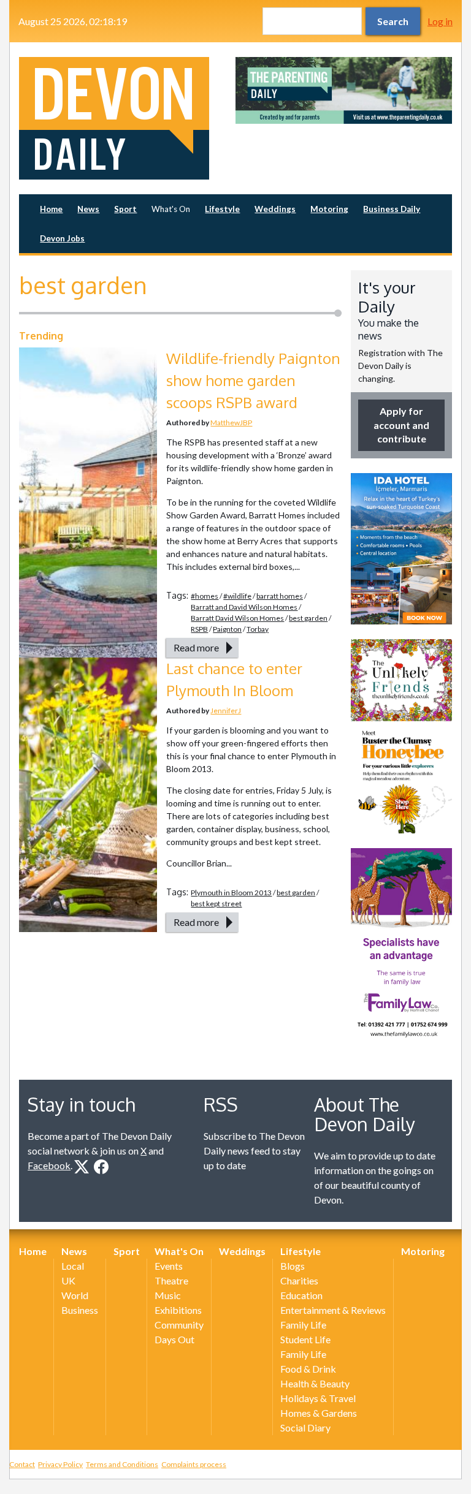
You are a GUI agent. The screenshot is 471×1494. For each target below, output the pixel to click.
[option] (344, 90)
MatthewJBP (231, 422)
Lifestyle (222, 209)
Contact (22, 1464)
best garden (308, 618)
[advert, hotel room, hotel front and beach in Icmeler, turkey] (401, 548)
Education (301, 1295)
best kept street (216, 903)
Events (169, 1266)
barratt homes (279, 596)
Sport (125, 209)
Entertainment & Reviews (333, 1310)
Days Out (174, 1339)
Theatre (171, 1280)
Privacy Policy (60, 1464)
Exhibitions (178, 1310)
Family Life (303, 1324)
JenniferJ (225, 710)
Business (79, 1310)
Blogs (292, 1266)
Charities (299, 1280)
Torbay (258, 629)
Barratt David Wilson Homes (237, 618)
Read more (196, 647)
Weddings (275, 209)
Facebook (49, 1165)
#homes (204, 596)
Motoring (329, 209)
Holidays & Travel (318, 1398)
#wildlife (237, 596)
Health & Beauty (315, 1383)
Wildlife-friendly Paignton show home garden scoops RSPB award (253, 380)
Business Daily (391, 209)
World (74, 1295)
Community (179, 1324)
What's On (170, 209)
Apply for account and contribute (401, 424)
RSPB (199, 629)
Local (72, 1266)
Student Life (305, 1339)
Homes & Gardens (318, 1413)
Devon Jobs (62, 238)
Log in (440, 21)
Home (51, 209)
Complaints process (193, 1464)
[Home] (127, 118)
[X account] (81, 1166)
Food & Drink (308, 1369)
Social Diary (305, 1427)
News (88, 209)
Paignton (227, 629)
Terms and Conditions (122, 1464)
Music (168, 1295)
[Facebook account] (101, 1166)
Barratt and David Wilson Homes (244, 607)
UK (68, 1280)
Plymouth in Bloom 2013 (231, 892)
